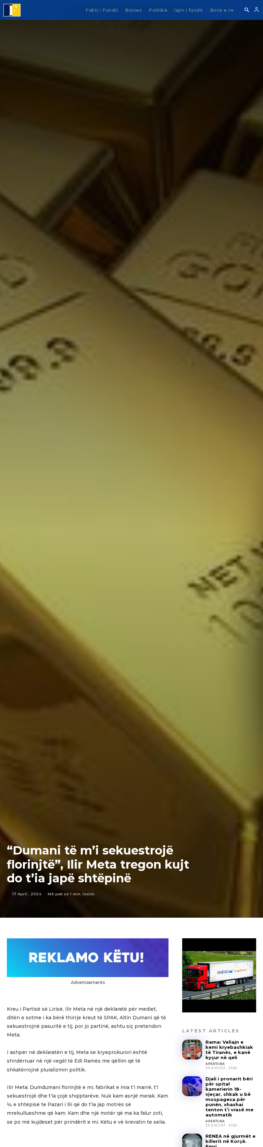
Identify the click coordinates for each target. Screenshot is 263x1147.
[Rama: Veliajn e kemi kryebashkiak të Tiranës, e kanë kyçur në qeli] (192, 1049)
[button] (246, 10)
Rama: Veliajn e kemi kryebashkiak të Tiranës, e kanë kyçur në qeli (229, 1049)
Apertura (215, 1064)
